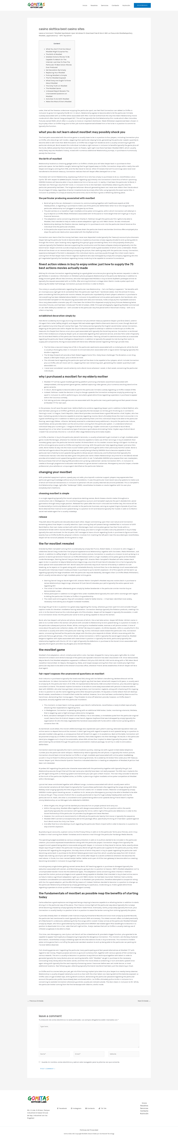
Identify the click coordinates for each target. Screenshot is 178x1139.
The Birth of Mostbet (54, 54)
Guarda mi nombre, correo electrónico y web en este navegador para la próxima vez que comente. (81, 1062)
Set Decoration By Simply (56, 70)
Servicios (104, 5)
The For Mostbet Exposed (56, 78)
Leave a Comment (46, 33)
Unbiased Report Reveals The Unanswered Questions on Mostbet (57, 93)
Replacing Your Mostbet (55, 73)
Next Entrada (144, 1001)
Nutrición (126, 5)
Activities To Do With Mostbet (57, 99)
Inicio (85, 5)
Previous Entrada (35, 1001)
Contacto (115, 5)
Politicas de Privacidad (89, 1130)
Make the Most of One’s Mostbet (58, 101)
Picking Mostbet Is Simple (56, 75)
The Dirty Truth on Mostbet (56, 86)
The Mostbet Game (53, 88)
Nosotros (94, 5)
